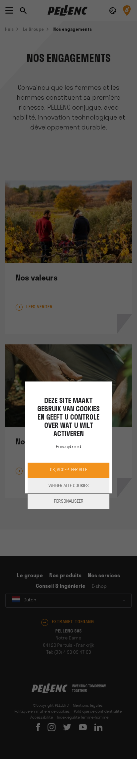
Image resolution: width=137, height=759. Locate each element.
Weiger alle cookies (69, 485)
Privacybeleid (68, 447)
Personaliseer (68, 501)
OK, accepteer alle (68, 470)
